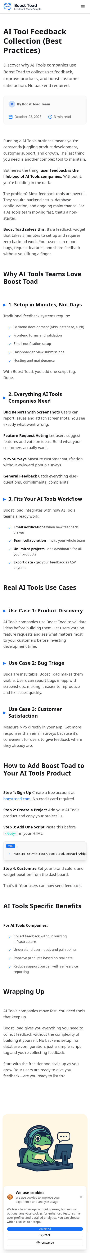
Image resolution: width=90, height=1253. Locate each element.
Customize (47, 1242)
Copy (78, 847)
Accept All (45, 1229)
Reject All (45, 1235)
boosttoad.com (17, 798)
